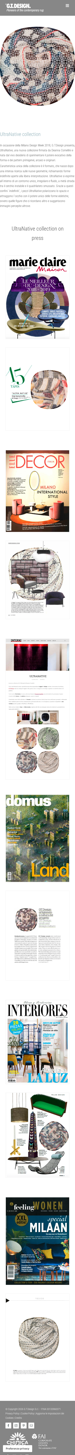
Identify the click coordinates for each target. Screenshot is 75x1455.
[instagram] (16, 1425)
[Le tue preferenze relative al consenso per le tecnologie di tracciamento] (17, 1448)
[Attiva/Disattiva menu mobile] (68, 6)
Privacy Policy (12, 1413)
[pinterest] (24, 1425)
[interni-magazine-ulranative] (37, 640)
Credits (18, 1417)
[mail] (31, 1425)
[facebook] (8, 1425)
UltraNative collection (20, 134)
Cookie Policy (27, 1413)
